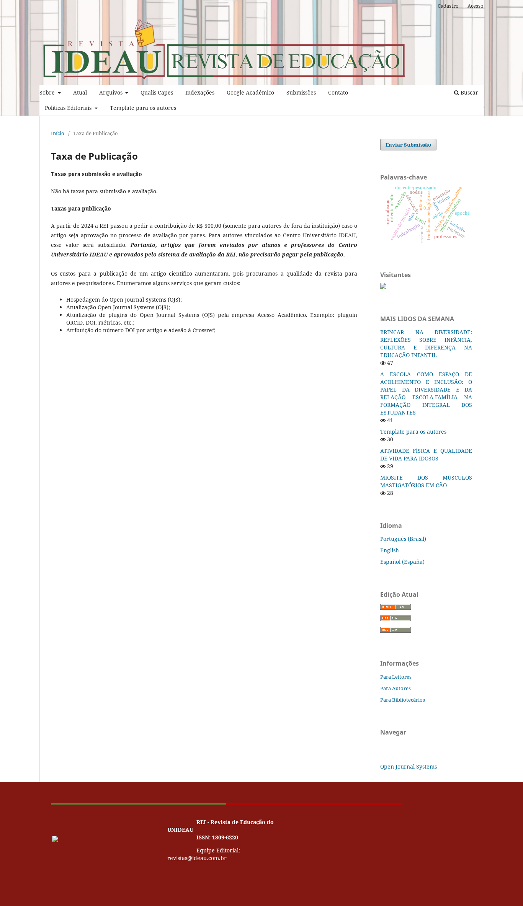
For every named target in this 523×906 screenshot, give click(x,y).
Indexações (199, 92)
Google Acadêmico (250, 92)
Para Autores (395, 688)
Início (57, 133)
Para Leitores (396, 676)
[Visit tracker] (383, 287)
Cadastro (448, 5)
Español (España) (402, 561)
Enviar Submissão (408, 144)
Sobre (47, 92)
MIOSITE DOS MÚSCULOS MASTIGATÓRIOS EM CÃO (426, 481)
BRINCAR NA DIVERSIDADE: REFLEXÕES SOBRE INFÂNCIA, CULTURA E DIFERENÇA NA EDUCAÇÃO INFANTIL (426, 343)
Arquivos (111, 92)
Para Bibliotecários (402, 699)
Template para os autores (143, 107)
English (389, 550)
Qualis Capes (157, 92)
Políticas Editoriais (69, 107)
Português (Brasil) (403, 538)
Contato (338, 92)
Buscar (468, 92)
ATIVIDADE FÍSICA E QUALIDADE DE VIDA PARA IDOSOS (426, 454)
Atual (80, 92)
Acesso (475, 5)
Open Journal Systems (408, 766)
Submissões (301, 92)
